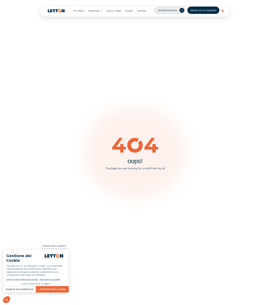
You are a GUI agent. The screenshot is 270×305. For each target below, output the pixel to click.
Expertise (93, 10)
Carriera (141, 10)
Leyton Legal (113, 10)
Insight (129, 10)
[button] (222, 10)
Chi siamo (78, 10)
